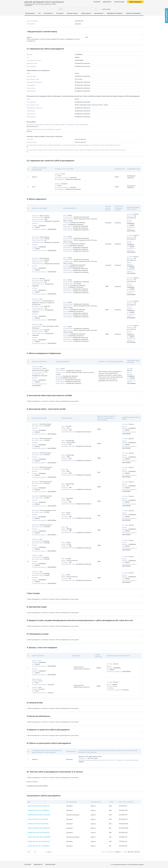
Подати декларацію (135, 2)
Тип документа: (48, 13)
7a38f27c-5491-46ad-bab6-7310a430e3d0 (39, 841)
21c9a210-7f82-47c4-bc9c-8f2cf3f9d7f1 (38, 819)
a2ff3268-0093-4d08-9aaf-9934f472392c (39, 832)
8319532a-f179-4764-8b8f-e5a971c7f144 (38, 823)
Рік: (39, 13)
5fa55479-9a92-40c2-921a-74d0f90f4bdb (38, 810)
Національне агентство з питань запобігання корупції (129, 864)
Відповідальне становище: (114, 13)
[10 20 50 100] (32, 851)
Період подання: (85, 13)
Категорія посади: (72, 13)
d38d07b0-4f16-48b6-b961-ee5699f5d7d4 (39, 828)
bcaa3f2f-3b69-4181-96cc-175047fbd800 (38, 846)
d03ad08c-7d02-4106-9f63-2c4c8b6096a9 (39, 837)
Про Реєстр (97, 1)
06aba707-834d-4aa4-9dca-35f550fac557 (38, 805)
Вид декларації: (29, 13)
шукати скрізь (106, 9)
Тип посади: (59, 13)
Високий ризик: (98, 13)
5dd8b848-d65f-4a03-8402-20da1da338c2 (39, 814)
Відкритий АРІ (107, 1)
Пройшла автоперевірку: (133, 13)
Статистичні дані (119, 1)
